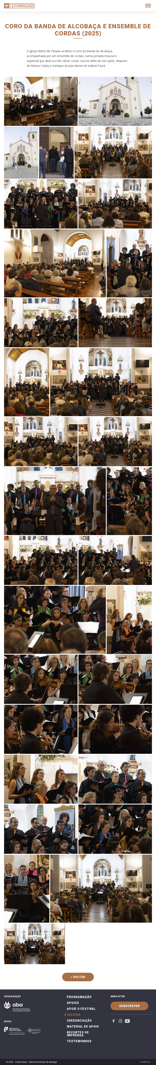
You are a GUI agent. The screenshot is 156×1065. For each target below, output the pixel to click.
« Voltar (78, 977)
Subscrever (129, 1006)
